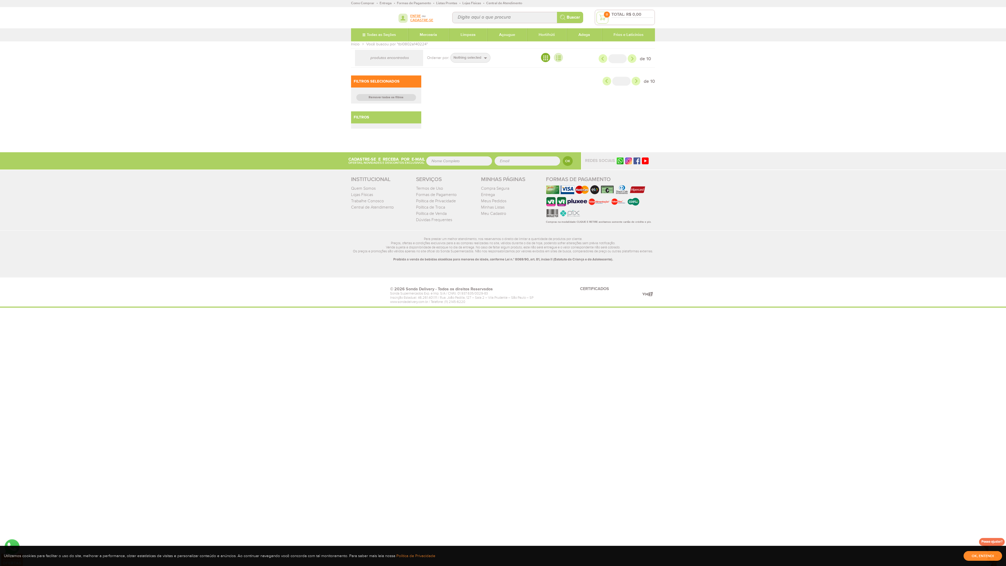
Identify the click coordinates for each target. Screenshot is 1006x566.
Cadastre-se (421, 20)
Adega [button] (584, 34)
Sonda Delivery (368, 290)
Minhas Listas (493, 207)
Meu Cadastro (493, 213)
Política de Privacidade (436, 201)
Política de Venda (431, 213)
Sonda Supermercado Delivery (368, 17)
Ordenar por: (438, 57)
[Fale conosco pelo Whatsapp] (620, 161)
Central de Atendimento (372, 207)
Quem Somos (363, 188)
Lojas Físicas (362, 194)
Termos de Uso (429, 188)
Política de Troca (430, 207)
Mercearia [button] (428, 34)
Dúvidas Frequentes (434, 219)
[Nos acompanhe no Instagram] (628, 161)
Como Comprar (362, 3)
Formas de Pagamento (436, 194)
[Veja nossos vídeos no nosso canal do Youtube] (645, 161)
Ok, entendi (983, 556)
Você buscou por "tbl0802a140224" (397, 44)
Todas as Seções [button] (381, 34)
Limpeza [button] (468, 34)
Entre (415, 16)
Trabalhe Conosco (367, 201)
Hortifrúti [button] (547, 34)
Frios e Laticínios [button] (628, 34)
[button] (470, 58)
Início (355, 44)
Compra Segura (495, 188)
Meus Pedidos (493, 201)
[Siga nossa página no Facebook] (636, 161)
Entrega (488, 194)
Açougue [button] (507, 34)
